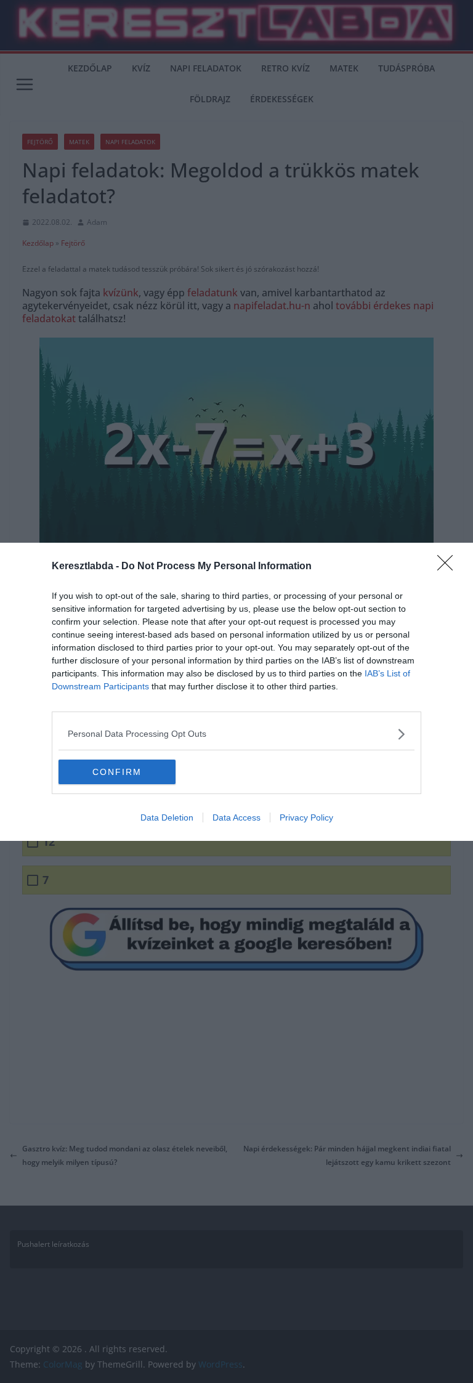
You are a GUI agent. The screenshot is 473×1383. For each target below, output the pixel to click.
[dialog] (236, 692)
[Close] (449, 566)
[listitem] (236, 734)
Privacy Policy (306, 817)
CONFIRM (117, 772)
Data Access (236, 817)
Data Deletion (166, 817)
